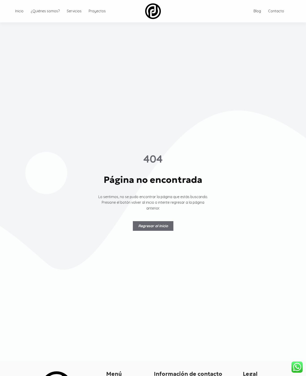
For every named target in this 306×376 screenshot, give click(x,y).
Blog (257, 11)
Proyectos (97, 11)
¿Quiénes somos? (45, 11)
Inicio (19, 11)
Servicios (74, 11)
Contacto (276, 11)
